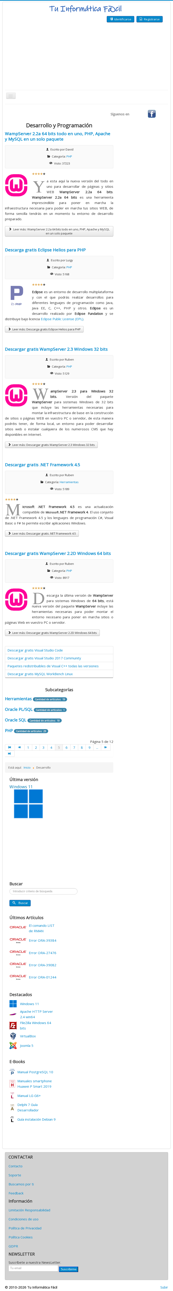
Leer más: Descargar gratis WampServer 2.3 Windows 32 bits (53, 445)
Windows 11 (29, 1003)
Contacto (16, 1166)
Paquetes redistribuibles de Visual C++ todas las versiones (53, 666)
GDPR (13, 1246)
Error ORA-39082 (42, 965)
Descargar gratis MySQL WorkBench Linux (40, 674)
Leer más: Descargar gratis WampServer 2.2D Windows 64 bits (54, 633)
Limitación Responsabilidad (29, 1210)
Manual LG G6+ (29, 1095)
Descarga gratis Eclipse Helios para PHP (45, 250)
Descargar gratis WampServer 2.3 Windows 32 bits (56, 349)
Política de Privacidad (25, 1228)
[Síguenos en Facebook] (152, 113)
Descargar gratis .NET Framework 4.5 (42, 465)
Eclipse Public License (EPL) (62, 319)
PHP (69, 156)
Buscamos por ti (21, 1184)
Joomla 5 (26, 1045)
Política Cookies (21, 1237)
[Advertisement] (86, 56)
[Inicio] (10, 747)
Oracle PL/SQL (19, 709)
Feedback (16, 1193)
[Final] (10, 754)
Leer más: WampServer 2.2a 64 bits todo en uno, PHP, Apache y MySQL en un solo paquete (61, 231)
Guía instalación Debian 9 (36, 1119)
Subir (164, 1287)
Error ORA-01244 (42, 977)
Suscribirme (68, 1269)
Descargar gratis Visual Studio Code (35, 650)
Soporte (15, 1175)
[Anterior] (20, 747)
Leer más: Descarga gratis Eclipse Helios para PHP (46, 329)
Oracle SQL (16, 720)
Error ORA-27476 (42, 952)
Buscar (23, 903)
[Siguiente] (106, 747)
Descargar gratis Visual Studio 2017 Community (44, 658)
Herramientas (69, 482)
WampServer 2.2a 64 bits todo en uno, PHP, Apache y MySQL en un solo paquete (57, 136)
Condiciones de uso (24, 1219)
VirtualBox (28, 1036)
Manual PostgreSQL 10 (35, 1072)
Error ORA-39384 (42, 940)
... (97, 747)
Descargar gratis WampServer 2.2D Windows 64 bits (58, 553)
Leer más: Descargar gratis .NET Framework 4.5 (44, 533)
